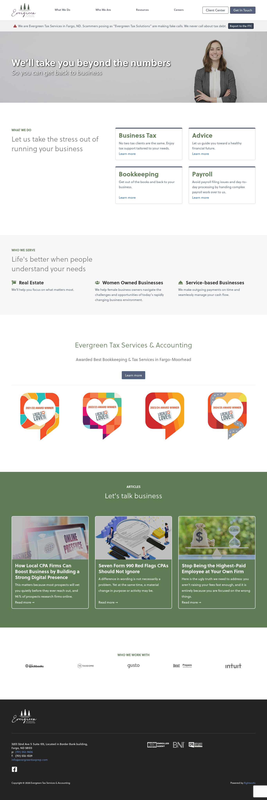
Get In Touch (242, 10)
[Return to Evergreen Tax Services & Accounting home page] (24, 10)
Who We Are (103, 10)
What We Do (62, 10)
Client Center (215, 10)
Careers (179, 10)
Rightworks (249, 783)
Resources (142, 10)
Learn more (134, 153)
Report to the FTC (241, 26)
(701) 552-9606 (24, 752)
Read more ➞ (50, 602)
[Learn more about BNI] (179, 745)
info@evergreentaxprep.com (30, 760)
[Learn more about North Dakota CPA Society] (196, 745)
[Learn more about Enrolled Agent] (158, 745)
